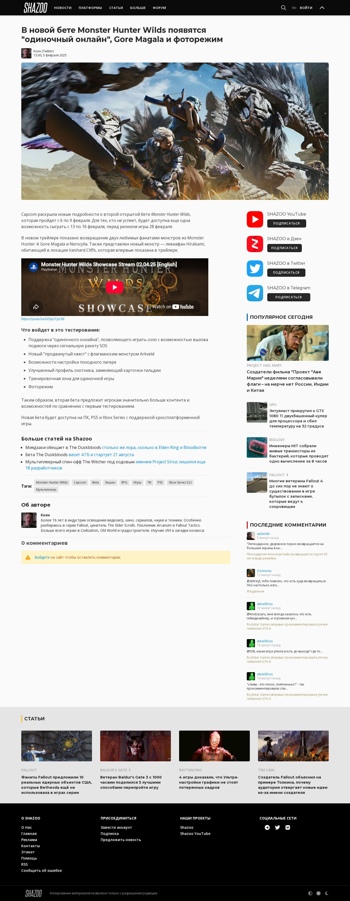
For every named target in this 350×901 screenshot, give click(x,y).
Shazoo (186, 827)
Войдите (42, 557)
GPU (272, 404)
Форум (159, 7)
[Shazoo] (35, 8)
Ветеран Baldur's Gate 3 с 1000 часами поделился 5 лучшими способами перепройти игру (131, 782)
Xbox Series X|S (180, 482)
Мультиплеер (46, 489)
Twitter (48, 51)
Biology (277, 439)
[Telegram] (267, 827)
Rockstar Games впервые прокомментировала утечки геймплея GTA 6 (287, 626)
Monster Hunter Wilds (52, 482)
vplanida (263, 533)
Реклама (29, 839)
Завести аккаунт (116, 827)
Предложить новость (121, 839)
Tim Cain (266, 769)
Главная (29, 833)
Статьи (116, 7)
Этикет (28, 851)
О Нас (26, 827)
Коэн (37, 51)
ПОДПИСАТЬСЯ (286, 223)
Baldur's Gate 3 (115, 769)
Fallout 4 (278, 474)
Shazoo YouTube (195, 833)
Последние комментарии (288, 525)
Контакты (30, 845)
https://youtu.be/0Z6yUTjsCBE (43, 319)
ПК (149, 482)
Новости (62, 7)
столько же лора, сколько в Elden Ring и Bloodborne (154, 447)
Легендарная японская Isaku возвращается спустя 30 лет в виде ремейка (287, 556)
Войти (306, 7)
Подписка (110, 833)
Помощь (29, 858)
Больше (138, 7)
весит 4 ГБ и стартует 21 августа (101, 454)
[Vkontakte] (287, 827)
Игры (137, 482)
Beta (95, 482)
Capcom (80, 482)
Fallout (29, 769)
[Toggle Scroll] (322, 8)
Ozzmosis (264, 571)
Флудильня (255, 591)
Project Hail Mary (264, 365)
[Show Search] (283, 7)
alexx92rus (265, 604)
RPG (124, 482)
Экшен (110, 482)
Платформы (90, 7)
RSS (24, 864)
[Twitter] (277, 827)
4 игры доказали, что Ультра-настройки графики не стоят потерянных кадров (209, 782)
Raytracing (190, 769)
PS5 (160, 482)
